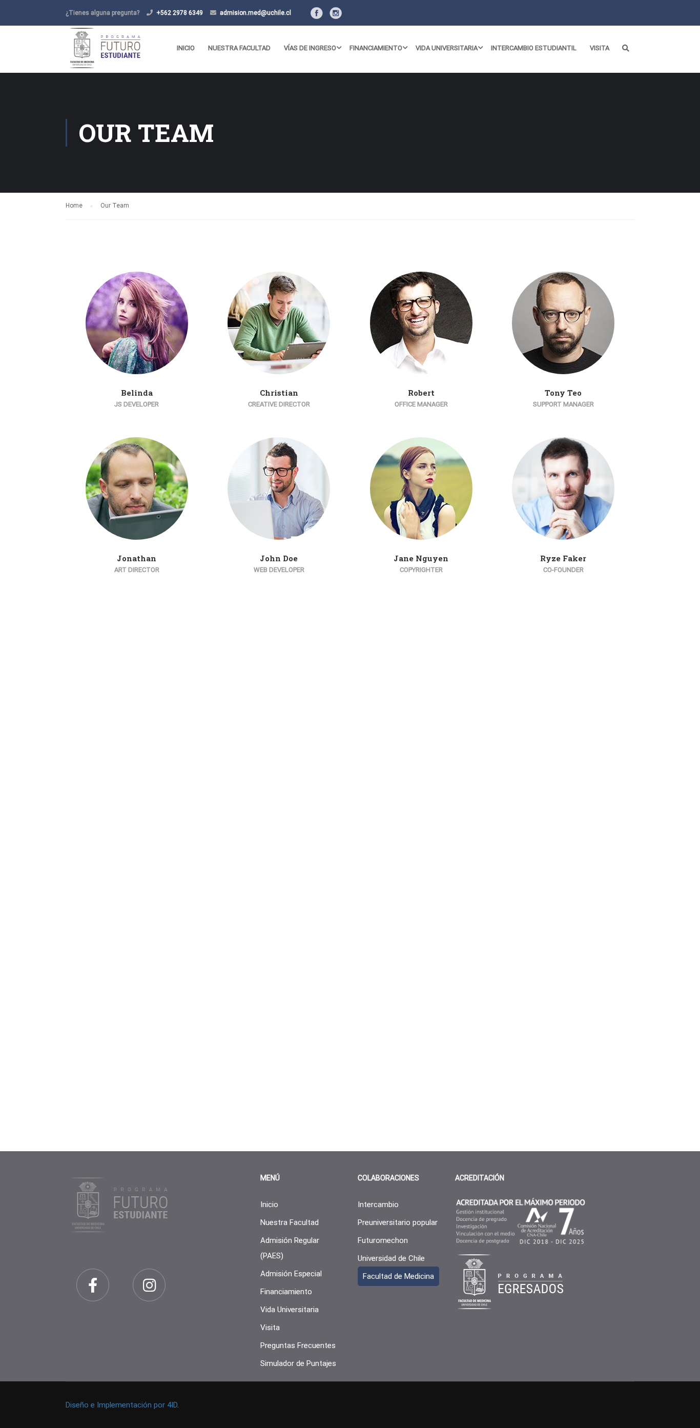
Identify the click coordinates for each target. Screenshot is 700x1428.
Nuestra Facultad (239, 48)
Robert (421, 392)
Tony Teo (563, 392)
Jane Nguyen (421, 558)
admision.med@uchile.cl (255, 12)
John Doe (279, 558)
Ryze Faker (563, 558)
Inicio (186, 48)
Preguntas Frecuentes (298, 1345)
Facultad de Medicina (398, 1276)
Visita (599, 48)
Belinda (137, 392)
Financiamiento (375, 48)
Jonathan (136, 558)
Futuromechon (383, 1240)
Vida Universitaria (447, 48)
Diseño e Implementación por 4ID (121, 1405)
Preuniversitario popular (398, 1222)
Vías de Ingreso (310, 48)
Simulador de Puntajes (298, 1363)
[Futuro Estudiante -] (105, 48)
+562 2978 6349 (179, 12)
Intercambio (378, 1204)
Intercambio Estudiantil (534, 48)
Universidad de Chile (391, 1258)
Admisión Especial (291, 1273)
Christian (279, 392)
